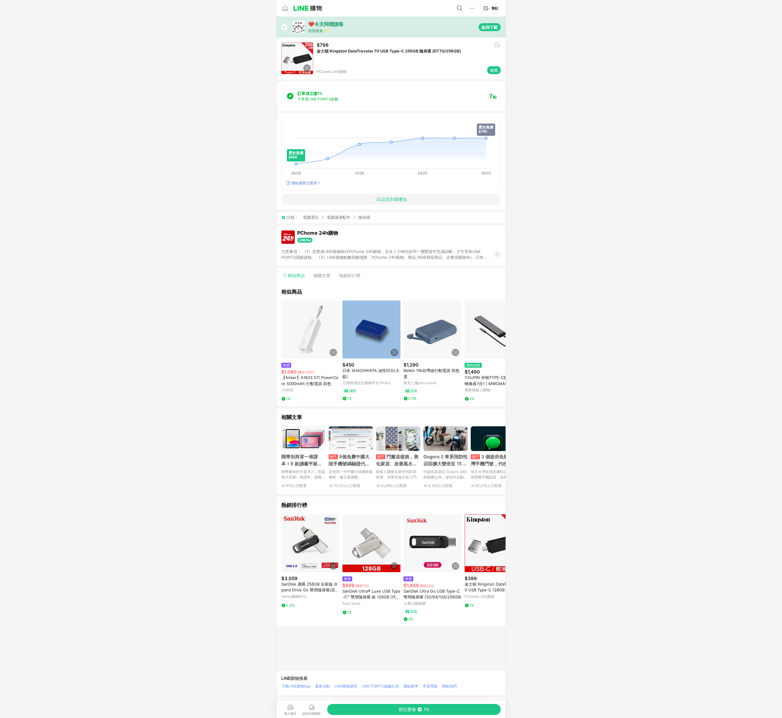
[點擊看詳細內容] (310, 330)
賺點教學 (411, 686)
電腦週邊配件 (338, 217)
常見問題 (430, 686)
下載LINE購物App (296, 686)
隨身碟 (364, 217)
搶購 (494, 70)
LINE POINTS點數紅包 (380, 686)
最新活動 (322, 686)
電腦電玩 (311, 217)
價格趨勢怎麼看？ (306, 183)
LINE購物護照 (345, 686)
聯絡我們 (449, 686)
